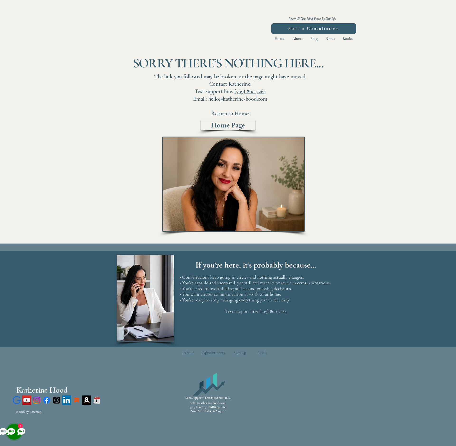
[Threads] (56, 400)
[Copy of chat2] (16, 400)
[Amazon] (86, 400)
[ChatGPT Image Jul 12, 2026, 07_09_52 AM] (76, 400)
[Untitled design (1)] (96, 400)
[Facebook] (46, 400)
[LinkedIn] (66, 400)
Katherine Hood (41, 390)
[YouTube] (26, 400)
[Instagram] (36, 400)
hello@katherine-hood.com (208, 403)
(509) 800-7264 (250, 91)
